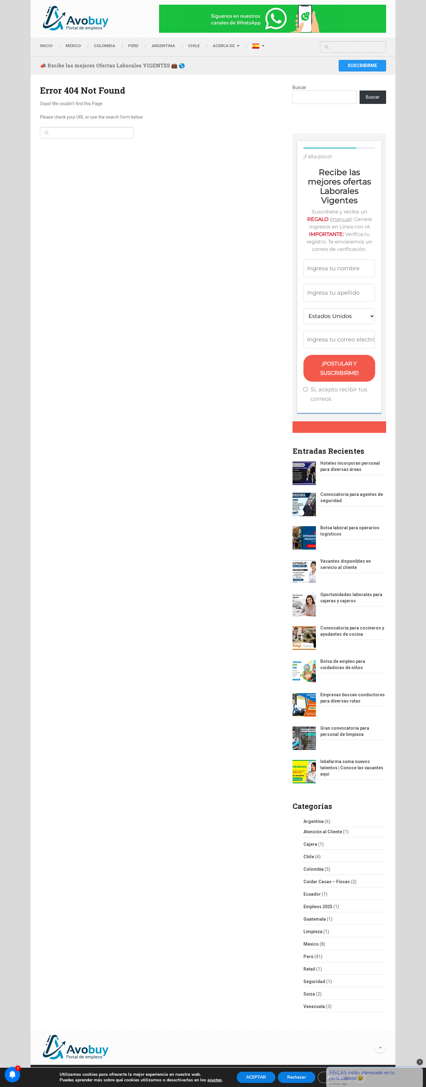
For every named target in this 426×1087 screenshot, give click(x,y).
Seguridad (314, 981)
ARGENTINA (163, 45)
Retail (309, 969)
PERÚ (133, 45)
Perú (308, 956)
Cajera (310, 844)
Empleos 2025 (317, 906)
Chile (308, 856)
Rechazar (296, 1077)
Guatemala (314, 919)
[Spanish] (257, 47)
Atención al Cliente (322, 831)
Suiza (309, 994)
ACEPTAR (256, 1077)
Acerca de (224, 45)
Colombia (104, 45)
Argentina (313, 821)
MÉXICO (73, 45)
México (311, 944)
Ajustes (334, 1077)
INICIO (46, 45)
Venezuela (314, 1006)
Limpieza (312, 931)
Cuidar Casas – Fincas (326, 881)
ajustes (214, 1080)
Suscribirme (362, 65)
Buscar (299, 87)
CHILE (194, 45)
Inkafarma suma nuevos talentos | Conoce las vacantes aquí (351, 767)
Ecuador (312, 894)
